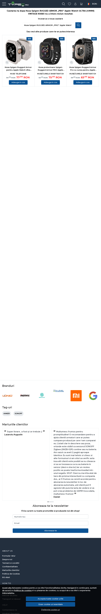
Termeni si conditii (10, 563)
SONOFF (18, 413)
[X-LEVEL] (58, 391)
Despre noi (7, 559)
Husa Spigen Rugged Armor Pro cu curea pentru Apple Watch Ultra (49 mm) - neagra (83, 68)
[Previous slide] (4, 395)
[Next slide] (96, 395)
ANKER (6, 413)
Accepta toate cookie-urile (50, 599)
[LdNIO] (7, 400)
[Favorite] (69, 4)
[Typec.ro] (17, 4)
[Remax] (25, 400)
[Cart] (81, 4)
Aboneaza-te (50, 530)
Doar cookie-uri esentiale (50, 604)
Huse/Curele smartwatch (50, 74)
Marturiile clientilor (10, 570)
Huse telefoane (18, 74)
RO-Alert (6, 577)
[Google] (93, 400)
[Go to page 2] (49, 501)
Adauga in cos (18, 82)
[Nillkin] (42, 400)
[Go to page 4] (51, 501)
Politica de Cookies (11, 574)
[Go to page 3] (50, 501)
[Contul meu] (75, 4)
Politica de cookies (23, 590)
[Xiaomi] (76, 400)
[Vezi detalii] (7, 62)
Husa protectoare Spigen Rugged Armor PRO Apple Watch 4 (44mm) (50, 68)
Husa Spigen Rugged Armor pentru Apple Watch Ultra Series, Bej (18, 68)
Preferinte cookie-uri (50, 610)
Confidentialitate (10, 567)
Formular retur (8, 556)
